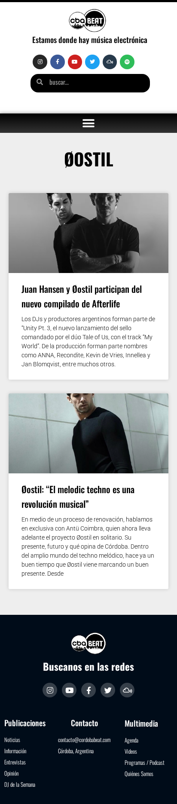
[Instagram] (40, 62)
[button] (88, 123)
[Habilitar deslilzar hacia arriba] (160, 787)
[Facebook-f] (57, 62)
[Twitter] (92, 62)
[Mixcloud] (110, 62)
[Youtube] (75, 62)
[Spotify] (127, 62)
